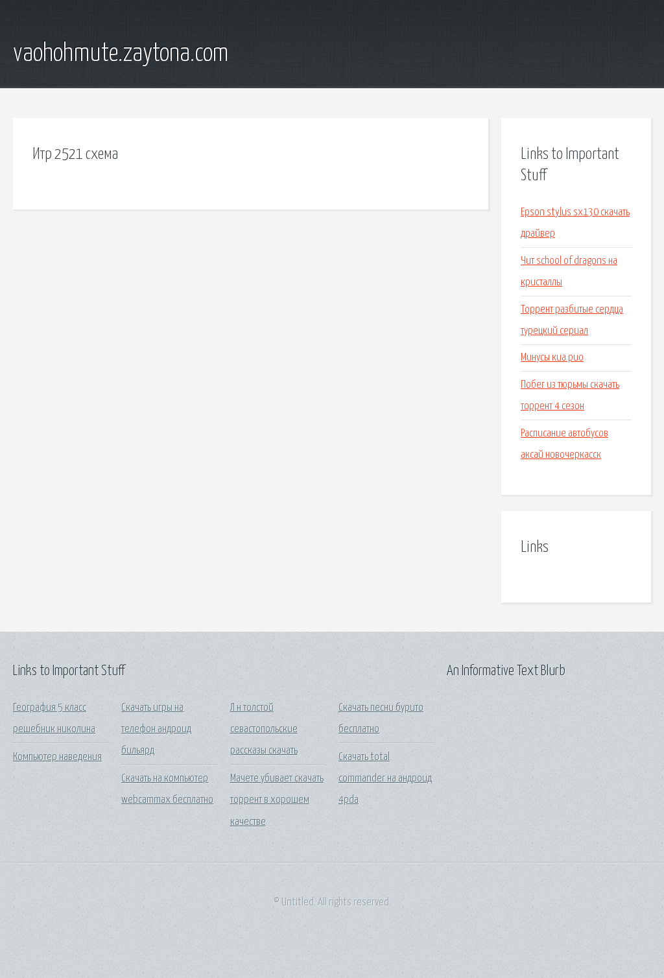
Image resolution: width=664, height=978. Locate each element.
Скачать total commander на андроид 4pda (385, 779)
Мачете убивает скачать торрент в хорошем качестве (277, 800)
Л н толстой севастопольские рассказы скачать (264, 729)
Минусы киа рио (552, 357)
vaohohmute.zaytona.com (120, 54)
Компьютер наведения (57, 757)
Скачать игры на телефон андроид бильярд (156, 729)
